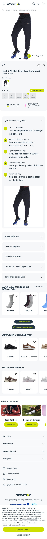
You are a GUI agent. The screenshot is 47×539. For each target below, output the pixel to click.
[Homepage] (13, 4)
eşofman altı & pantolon (27, 10)
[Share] (38, 65)
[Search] (33, 3)
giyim (15, 10)
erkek (8, 10)
